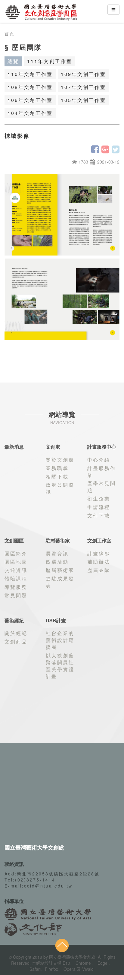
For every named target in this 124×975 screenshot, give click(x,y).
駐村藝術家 (58, 540)
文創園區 (14, 540)
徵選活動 (57, 561)
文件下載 (98, 515)
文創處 (53, 446)
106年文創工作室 (30, 100)
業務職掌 (57, 468)
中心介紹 (98, 459)
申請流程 (98, 506)
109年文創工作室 (83, 74)
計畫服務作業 (101, 471)
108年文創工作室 (30, 87)
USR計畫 (56, 620)
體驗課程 (16, 578)
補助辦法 (98, 561)
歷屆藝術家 (60, 570)
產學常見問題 (101, 487)
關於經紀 (16, 633)
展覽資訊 (57, 553)
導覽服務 (16, 586)
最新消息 (14, 446)
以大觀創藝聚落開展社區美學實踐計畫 (60, 666)
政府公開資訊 (60, 488)
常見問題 (16, 595)
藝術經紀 (14, 620)
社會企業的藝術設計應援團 (60, 640)
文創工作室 (99, 540)
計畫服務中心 (101, 446)
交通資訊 (16, 570)
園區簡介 (16, 553)
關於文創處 (60, 459)
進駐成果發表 (60, 582)
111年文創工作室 (49, 61)
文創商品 (16, 641)
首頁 (10, 33)
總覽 (13, 61)
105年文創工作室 (83, 100)
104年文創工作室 (30, 113)
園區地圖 (16, 561)
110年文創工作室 (30, 74)
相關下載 (57, 476)
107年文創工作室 (83, 87)
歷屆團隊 (98, 570)
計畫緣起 (98, 553)
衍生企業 (98, 498)
